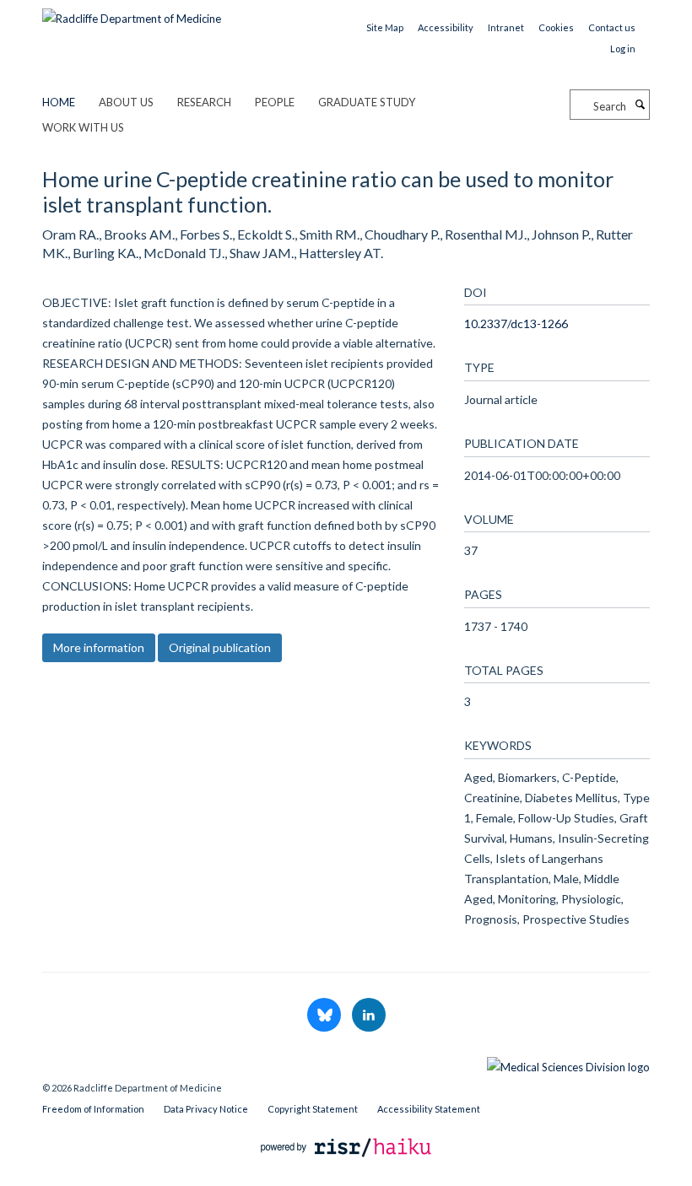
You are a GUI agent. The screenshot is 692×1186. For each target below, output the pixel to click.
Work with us (83, 127)
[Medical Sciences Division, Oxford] (346, 1063)
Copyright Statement (313, 1108)
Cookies (556, 27)
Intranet (506, 27)
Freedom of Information (93, 1108)
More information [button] (98, 647)
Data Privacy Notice (206, 1108)
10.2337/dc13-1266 (516, 323)
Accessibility (445, 27)
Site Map (384, 27)
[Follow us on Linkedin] (369, 1015)
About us (126, 102)
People (275, 102)
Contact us (611, 27)
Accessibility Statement (428, 1108)
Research (204, 102)
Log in (622, 48)
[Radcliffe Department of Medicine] (131, 12)
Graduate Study (366, 102)
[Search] (639, 104)
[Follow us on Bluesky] (325, 1015)
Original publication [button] (220, 647)
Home (58, 102)
